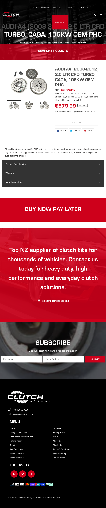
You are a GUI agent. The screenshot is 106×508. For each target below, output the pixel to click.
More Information (14, 182)
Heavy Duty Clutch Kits (20, 432)
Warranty (10, 173)
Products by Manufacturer (21, 436)
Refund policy (59, 457)
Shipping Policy (59, 453)
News (55, 436)
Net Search (57, 497)
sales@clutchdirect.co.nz (55, 300)
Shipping (71, 111)
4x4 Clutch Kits (16, 449)
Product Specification (16, 164)
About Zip (57, 440)
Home (22, 42)
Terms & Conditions (61, 449)
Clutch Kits (57, 445)
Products (57, 428)
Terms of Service (17, 453)
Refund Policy (16, 440)
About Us (14, 445)
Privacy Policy (59, 432)
